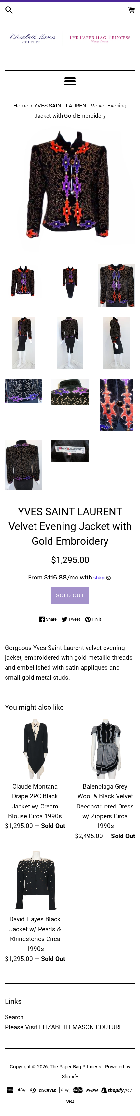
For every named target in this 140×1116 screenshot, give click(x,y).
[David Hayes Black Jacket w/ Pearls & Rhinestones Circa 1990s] (35, 881)
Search (14, 1017)
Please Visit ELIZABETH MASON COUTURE (64, 1027)
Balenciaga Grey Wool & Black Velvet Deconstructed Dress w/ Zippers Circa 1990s (105, 806)
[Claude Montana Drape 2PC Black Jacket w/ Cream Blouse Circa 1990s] (35, 748)
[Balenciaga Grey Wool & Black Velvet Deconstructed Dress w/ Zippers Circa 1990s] (105, 748)
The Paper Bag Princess (76, 1067)
